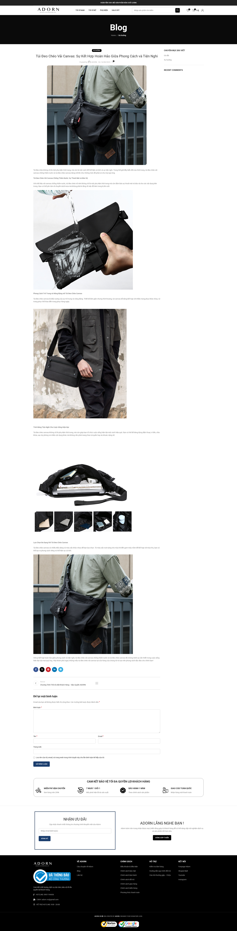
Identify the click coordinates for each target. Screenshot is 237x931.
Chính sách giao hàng (128, 884)
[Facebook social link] (35, 669)
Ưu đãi (166, 55)
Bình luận (37, 707)
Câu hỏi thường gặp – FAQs (160, 875)
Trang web (37, 747)
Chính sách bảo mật (128, 871)
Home (113, 35)
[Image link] (42, 864)
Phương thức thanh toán (130, 892)
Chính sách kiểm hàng (128, 888)
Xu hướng (122, 35)
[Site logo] (48, 10)
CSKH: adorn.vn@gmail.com (47, 900)
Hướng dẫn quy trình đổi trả (160, 871)
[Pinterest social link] (48, 669)
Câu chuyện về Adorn (85, 867)
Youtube (181, 875)
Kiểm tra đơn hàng (156, 867)
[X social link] (42, 669)
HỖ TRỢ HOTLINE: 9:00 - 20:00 (48, 904)
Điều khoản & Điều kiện (129, 867)
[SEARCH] (177, 10)
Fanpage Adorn (184, 867)
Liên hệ (79, 875)
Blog (78, 871)
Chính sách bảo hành (128, 875)
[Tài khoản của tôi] (202, 10)
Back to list (96, 683)
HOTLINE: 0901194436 (45, 895)
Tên (35, 736)
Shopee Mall (183, 871)
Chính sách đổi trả (127, 879)
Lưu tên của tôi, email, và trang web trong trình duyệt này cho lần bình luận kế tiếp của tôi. (70, 757)
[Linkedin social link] (54, 669)
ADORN (94, 62)
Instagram (182, 879)
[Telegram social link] (60, 669)
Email (101, 736)
